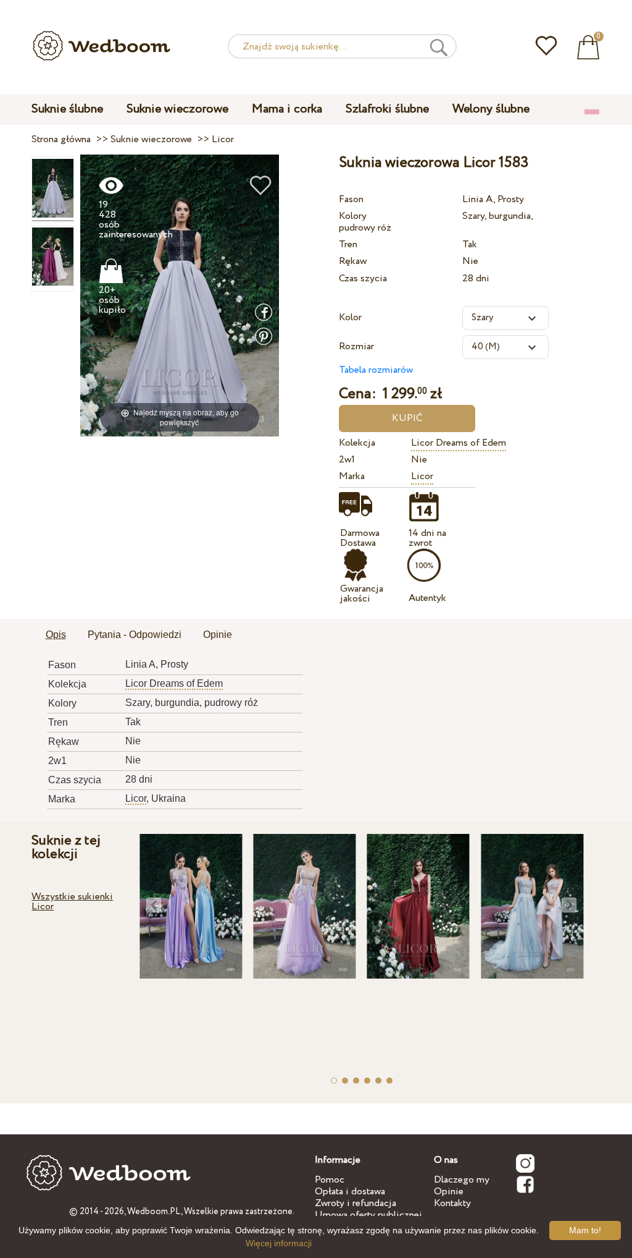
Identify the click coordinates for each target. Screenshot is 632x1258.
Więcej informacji (279, 1243)
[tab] (56, 635)
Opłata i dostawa (350, 1191)
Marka (352, 476)
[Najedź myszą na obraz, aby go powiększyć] (180, 295)
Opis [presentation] (56, 634)
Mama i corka (287, 109)
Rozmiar (356, 346)
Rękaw (353, 261)
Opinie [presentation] (217, 634)
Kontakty (452, 1203)
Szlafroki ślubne (387, 109)
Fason (351, 199)
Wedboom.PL (154, 1211)
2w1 (347, 459)
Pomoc (329, 1180)
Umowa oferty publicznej (368, 1215)
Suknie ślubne (67, 109)
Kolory (353, 216)
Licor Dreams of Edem (458, 443)
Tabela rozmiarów (376, 370)
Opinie (449, 1191)
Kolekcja (357, 443)
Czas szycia (363, 278)
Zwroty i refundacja (355, 1203)
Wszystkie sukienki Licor (72, 902)
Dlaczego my (461, 1180)
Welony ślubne (491, 109)
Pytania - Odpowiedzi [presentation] (134, 634)
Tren (348, 244)
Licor (422, 476)
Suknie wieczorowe (177, 109)
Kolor (350, 317)
